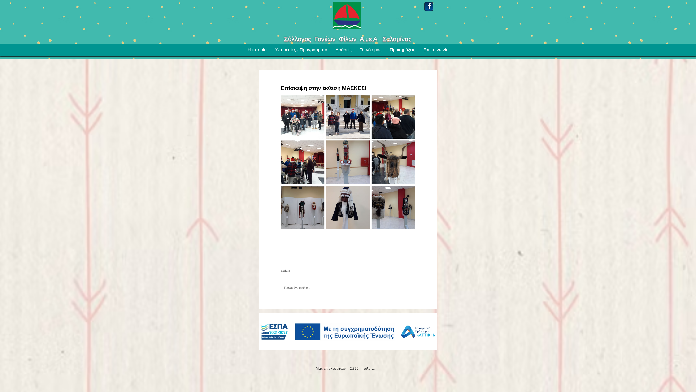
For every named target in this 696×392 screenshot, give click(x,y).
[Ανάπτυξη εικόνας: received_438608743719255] (348, 162)
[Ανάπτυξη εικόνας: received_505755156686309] (393, 207)
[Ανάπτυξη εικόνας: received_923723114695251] (302, 162)
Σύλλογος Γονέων (299, 39)
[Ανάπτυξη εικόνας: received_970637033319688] (302, 117)
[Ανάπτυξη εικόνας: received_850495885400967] (302, 207)
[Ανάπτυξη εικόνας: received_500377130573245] (393, 162)
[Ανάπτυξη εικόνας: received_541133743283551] (393, 117)
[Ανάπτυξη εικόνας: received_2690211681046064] (348, 207)
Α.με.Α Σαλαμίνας (398, 39)
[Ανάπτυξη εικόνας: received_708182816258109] (348, 117)
